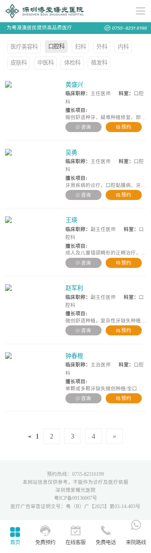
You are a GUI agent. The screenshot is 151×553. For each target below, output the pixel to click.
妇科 (80, 47)
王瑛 (71, 220)
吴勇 (71, 152)
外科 (101, 47)
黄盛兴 (74, 84)
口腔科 (56, 46)
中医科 (45, 63)
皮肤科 (18, 63)
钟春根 (74, 356)
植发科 (99, 63)
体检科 (72, 63)
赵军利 (74, 288)
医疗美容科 (24, 47)
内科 (123, 47)
